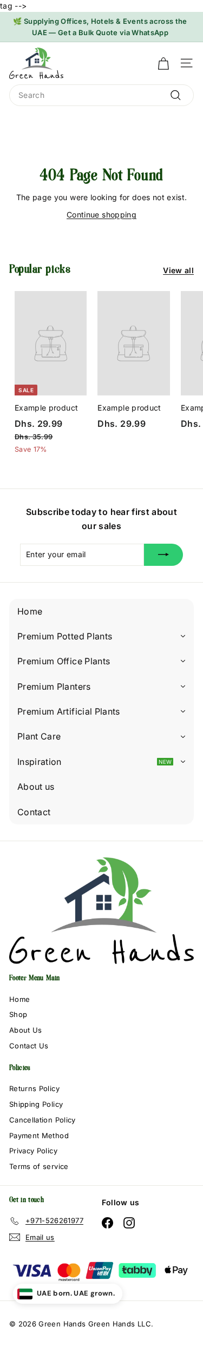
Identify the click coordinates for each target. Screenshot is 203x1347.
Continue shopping (101, 214)
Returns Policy (34, 1088)
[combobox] (101, 95)
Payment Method (39, 1135)
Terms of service (39, 1166)
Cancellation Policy (42, 1119)
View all (178, 270)
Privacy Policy (33, 1150)
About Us (25, 1030)
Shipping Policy (36, 1104)
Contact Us (29, 1045)
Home (19, 999)
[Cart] (163, 63)
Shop (18, 1014)
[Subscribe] (163, 554)
